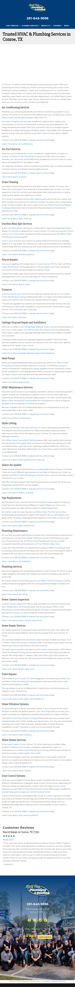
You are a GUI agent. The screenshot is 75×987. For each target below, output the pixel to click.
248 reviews (32, 938)
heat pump (33, 363)
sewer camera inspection (15, 604)
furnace (10, 294)
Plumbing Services (30, 26)
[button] (19, 26)
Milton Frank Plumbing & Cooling (17, 118)
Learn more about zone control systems (20, 815)
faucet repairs (44, 267)
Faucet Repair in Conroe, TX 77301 (21, 832)
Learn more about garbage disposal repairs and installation (28, 353)
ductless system (15, 228)
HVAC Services (12, 26)
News (66, 26)
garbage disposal (35, 327)
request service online (39, 140)
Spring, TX (34, 912)
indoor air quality (36, 469)
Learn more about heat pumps (15, 382)
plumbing (29, 571)
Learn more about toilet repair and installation (22, 699)
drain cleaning (36, 199)
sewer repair (35, 640)
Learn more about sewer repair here (18, 669)
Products (45, 26)
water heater (13, 744)
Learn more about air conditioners (17, 144)
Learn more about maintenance (16, 418)
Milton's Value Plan (51, 544)
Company (57, 26)
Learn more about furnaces (14, 317)
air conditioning (48, 112)
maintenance (16, 392)
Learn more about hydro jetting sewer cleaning (23, 460)
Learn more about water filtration (17, 735)
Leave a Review (45, 937)
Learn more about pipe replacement (18, 525)
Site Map (63, 981)
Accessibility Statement (50, 981)
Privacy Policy (35, 981)
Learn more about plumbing (14, 594)
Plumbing (17, 929)
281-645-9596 (37, 18)
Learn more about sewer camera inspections (22, 620)
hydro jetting (31, 427)
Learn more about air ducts (14, 177)
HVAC (27, 929)
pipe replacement (50, 508)
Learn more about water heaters (16, 771)
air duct (29, 153)
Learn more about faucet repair (16, 284)
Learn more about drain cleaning (16, 218)
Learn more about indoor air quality (18, 493)
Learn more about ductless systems (18, 254)
